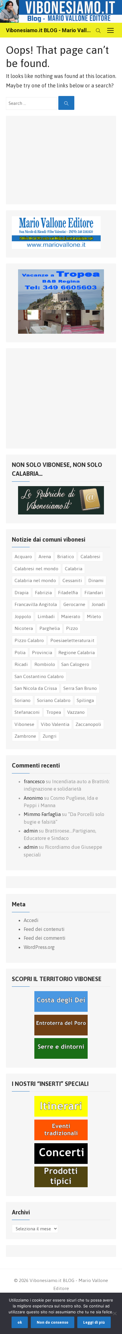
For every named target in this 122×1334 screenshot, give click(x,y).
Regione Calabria (76, 652)
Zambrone (25, 736)
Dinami (96, 580)
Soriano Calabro (53, 700)
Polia (20, 652)
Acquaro (23, 556)
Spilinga (85, 700)
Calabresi (90, 556)
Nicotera (24, 628)
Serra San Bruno (80, 688)
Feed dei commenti (44, 938)
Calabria (73, 568)
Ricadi (21, 664)
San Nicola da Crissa (36, 688)
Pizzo (72, 628)
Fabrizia (43, 592)
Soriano (22, 700)
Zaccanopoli (88, 724)
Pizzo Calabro (29, 640)
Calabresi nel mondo (36, 568)
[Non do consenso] (115, 1313)
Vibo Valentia (55, 724)
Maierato (70, 616)
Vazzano (76, 712)
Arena (44, 556)
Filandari (93, 592)
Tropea (53, 712)
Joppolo (23, 616)
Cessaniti (72, 580)
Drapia (21, 592)
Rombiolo (44, 664)
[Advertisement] (56, 159)
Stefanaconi (27, 712)
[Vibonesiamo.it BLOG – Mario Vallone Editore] (61, 11)
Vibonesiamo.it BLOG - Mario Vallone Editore (49, 30)
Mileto (94, 616)
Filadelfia (68, 592)
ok (19, 1322)
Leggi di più (94, 1322)
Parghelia (49, 628)
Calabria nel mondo (35, 580)
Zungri (50, 736)
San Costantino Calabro (39, 676)
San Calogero (75, 664)
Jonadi (98, 604)
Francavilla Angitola (36, 604)
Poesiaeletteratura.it (72, 640)
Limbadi (46, 616)
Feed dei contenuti (44, 929)
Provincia (42, 652)
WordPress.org (39, 947)
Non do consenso (52, 1322)
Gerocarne (74, 604)
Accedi (31, 920)
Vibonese (24, 724)
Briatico (65, 556)
